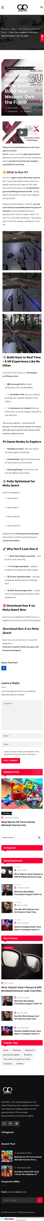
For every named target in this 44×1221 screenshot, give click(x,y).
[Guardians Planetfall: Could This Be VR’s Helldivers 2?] (7, 1171)
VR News (17, 867)
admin (27, 108)
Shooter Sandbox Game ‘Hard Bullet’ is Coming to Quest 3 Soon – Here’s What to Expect (27, 929)
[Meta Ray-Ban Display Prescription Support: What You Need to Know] (7, 889)
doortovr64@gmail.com (17, 1192)
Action (5, 1050)
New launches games (11, 1055)
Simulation (28, 1055)
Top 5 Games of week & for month (16, 1059)
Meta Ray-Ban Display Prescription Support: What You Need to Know (28, 894)
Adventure (17, 1050)
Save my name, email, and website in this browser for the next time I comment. (21, 753)
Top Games (7, 1064)
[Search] (42, 7)
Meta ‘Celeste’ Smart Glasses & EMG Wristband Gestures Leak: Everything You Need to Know (28, 877)
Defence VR (30, 1050)
